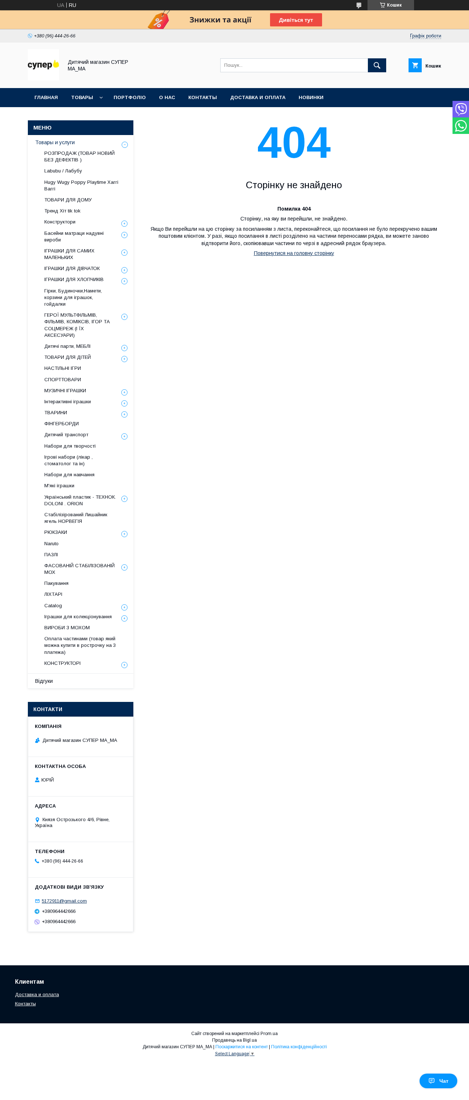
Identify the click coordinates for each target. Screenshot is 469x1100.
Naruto (51, 543)
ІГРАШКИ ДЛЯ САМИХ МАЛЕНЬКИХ (69, 254)
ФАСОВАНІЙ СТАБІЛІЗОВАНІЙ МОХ (79, 569)
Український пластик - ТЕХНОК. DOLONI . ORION (80, 500)
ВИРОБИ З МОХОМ (67, 627)
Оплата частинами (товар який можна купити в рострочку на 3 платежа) (80, 645)
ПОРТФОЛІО (130, 97)
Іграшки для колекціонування (78, 616)
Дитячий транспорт (66, 434)
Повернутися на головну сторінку (294, 253)
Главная (46, 97)
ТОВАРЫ (82, 97)
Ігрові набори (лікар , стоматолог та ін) (68, 460)
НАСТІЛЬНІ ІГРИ (62, 368)
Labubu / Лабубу (63, 171)
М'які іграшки (59, 485)
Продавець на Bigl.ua (234, 1040)
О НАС (167, 97)
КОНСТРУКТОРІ (62, 663)
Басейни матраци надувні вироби (74, 236)
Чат (443, 1081)
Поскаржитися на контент (241, 1046)
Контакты (25, 1003)
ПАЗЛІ (51, 554)
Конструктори (59, 222)
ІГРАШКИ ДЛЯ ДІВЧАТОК (72, 268)
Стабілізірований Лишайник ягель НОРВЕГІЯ (75, 518)
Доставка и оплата (37, 994)
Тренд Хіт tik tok (62, 211)
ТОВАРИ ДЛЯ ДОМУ (68, 200)
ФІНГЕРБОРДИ (61, 423)
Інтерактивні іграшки (67, 401)
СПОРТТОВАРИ (62, 379)
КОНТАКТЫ (202, 97)
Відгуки (44, 681)
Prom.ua (269, 1033)
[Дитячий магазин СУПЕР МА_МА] (43, 78)
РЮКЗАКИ (55, 532)
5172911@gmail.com (64, 901)
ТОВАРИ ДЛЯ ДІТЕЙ (67, 357)
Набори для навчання (69, 474)
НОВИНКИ (311, 97)
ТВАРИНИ (55, 412)
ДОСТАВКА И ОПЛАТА (257, 97)
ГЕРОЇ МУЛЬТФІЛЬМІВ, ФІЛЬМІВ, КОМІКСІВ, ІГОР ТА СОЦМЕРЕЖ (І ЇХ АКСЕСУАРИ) (77, 325)
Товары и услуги (55, 142)
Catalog (53, 605)
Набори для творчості (70, 446)
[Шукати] (377, 65)
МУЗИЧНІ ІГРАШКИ (65, 390)
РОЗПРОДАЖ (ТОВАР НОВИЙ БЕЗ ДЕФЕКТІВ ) (79, 156)
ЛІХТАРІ (53, 594)
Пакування (56, 583)
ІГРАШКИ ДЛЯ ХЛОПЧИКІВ (74, 279)
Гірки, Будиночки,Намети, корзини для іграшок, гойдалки (73, 297)
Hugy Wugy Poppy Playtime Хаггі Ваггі (81, 185)
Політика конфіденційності (299, 1046)
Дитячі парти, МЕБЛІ (67, 346)
